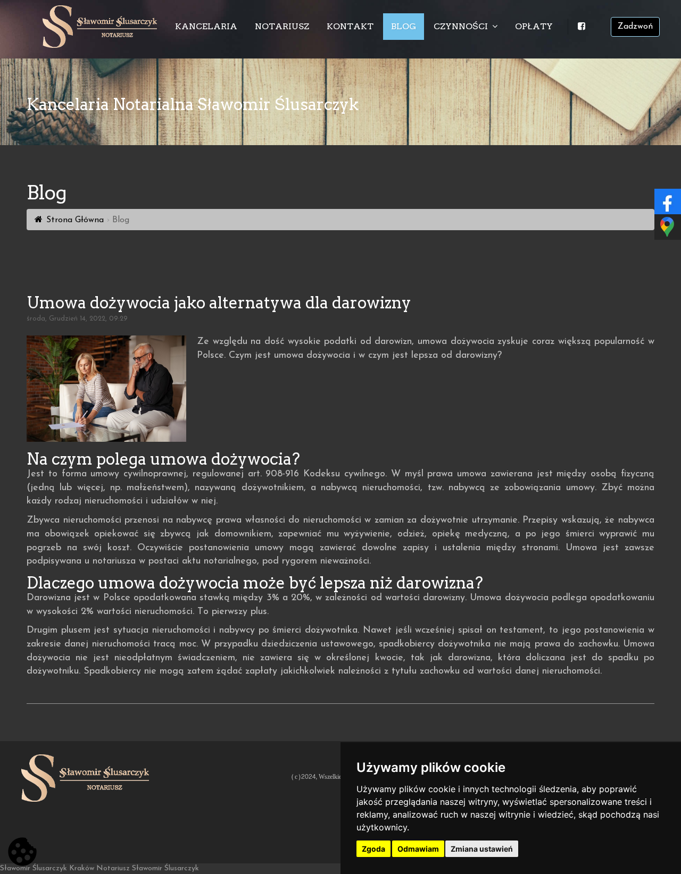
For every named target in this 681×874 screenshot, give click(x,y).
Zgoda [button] (373, 848)
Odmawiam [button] (418, 848)
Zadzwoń (635, 26)
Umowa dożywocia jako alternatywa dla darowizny (219, 302)
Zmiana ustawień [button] (482, 848)
